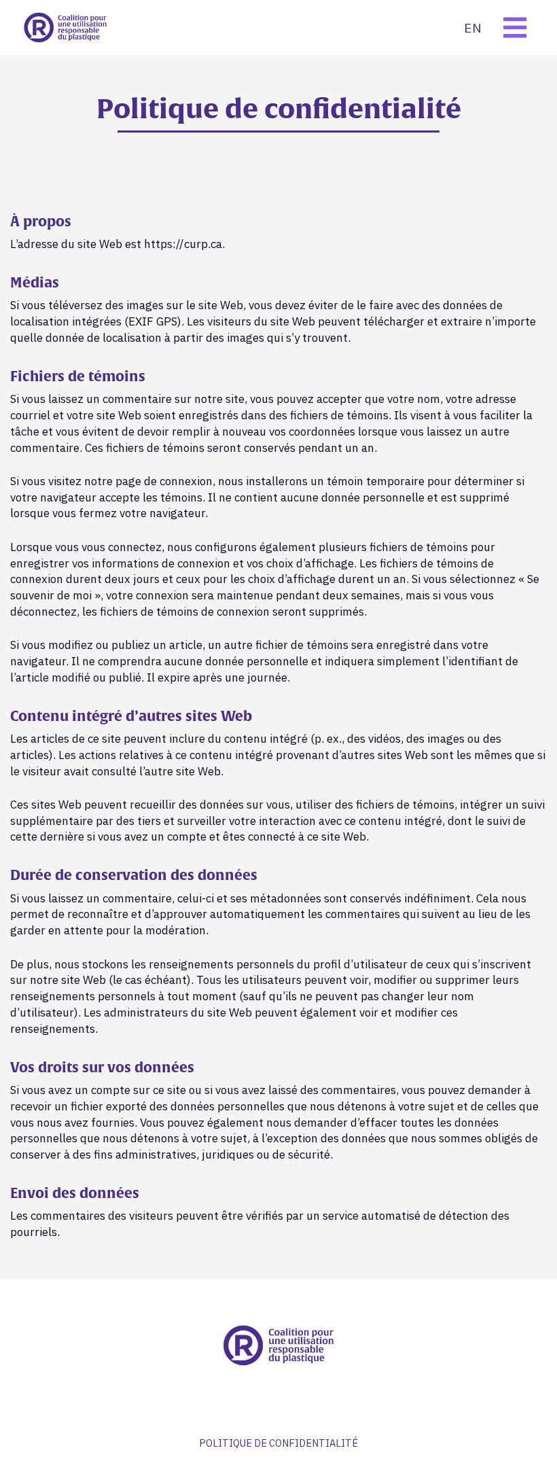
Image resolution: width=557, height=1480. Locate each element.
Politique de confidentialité (278, 1443)
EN (473, 27)
